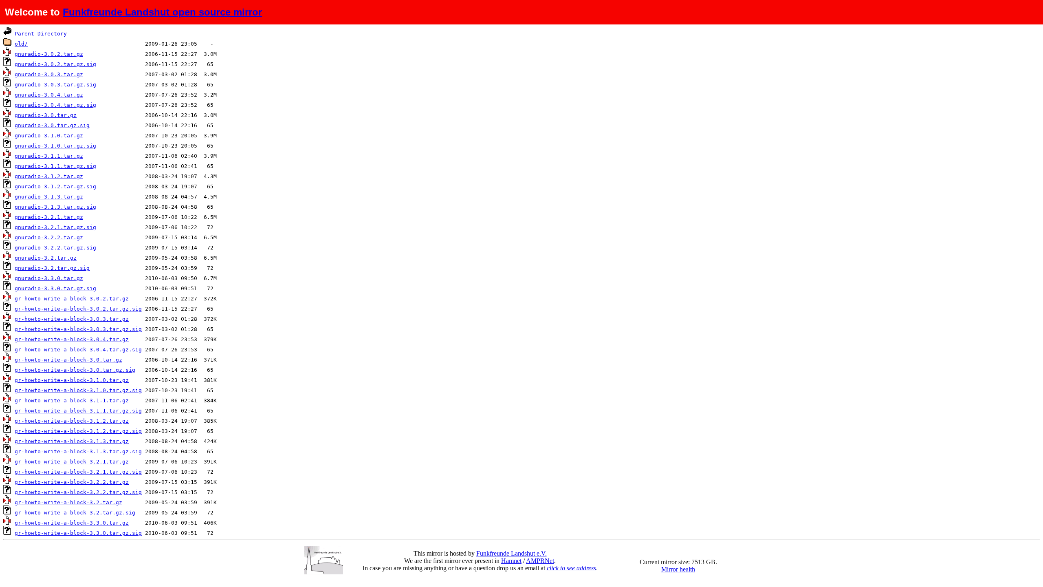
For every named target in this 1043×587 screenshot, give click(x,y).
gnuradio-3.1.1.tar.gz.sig (55, 166)
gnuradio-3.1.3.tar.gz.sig (55, 207)
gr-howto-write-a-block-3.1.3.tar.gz (72, 441)
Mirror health (678, 569)
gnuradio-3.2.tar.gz (46, 258)
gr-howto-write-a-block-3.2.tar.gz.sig (75, 513)
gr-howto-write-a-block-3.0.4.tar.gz (72, 339)
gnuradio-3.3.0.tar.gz (49, 278)
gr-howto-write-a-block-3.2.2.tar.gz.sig (78, 492)
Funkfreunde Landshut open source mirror (162, 12)
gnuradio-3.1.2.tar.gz (49, 176)
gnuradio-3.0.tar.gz (46, 115)
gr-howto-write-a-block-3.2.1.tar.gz (72, 462)
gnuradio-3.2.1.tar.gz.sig (55, 227)
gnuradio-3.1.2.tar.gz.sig (55, 186)
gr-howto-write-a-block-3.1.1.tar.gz (72, 400)
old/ (21, 44)
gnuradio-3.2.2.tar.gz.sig (55, 248)
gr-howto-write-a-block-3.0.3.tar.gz (72, 319)
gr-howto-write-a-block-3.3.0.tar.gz (72, 523)
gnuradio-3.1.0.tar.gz (49, 135)
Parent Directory (41, 34)
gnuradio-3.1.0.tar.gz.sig (55, 146)
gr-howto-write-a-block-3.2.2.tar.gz (72, 482)
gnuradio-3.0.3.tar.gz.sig (55, 85)
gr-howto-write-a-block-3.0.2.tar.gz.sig (78, 309)
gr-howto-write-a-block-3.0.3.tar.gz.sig (78, 329)
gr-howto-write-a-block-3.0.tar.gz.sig (75, 370)
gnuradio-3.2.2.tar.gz (49, 237)
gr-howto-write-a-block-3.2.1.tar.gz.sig (78, 472)
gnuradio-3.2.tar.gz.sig (52, 268)
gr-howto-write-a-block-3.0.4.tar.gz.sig (78, 349)
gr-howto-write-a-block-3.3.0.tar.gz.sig (78, 533)
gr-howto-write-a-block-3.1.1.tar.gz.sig (78, 411)
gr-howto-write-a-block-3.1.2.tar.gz (72, 421)
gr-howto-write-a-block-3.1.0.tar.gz (72, 380)
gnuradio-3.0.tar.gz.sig (52, 125)
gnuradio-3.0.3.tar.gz (49, 74)
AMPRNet (540, 560)
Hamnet (511, 560)
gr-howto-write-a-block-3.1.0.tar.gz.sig (78, 390)
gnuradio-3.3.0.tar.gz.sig (55, 288)
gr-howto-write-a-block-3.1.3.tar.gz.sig (78, 451)
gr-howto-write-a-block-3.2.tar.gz (68, 502)
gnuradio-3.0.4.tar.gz (49, 95)
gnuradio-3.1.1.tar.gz (49, 156)
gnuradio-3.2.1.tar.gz (49, 217)
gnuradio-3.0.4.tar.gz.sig (55, 105)
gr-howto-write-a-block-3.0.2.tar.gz (72, 299)
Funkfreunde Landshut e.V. (511, 553)
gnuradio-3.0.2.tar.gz (49, 54)
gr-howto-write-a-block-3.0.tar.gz (68, 360)
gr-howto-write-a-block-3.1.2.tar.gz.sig (78, 431)
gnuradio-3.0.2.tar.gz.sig (55, 64)
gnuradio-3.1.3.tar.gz (49, 197)
